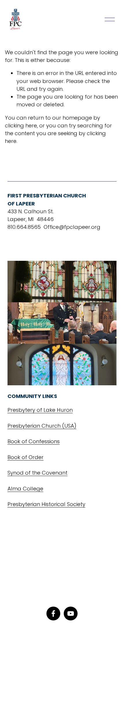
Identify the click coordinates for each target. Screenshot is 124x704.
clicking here (21, 125)
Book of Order (25, 457)
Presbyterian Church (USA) (41, 425)
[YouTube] (71, 613)
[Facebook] (53, 613)
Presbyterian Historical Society (46, 504)
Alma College (25, 488)
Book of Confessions (33, 441)
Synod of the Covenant (37, 472)
